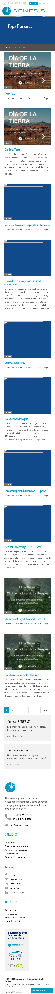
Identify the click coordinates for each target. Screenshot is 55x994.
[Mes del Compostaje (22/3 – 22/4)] (27, 523)
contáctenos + (13, 764)
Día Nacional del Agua (16, 419)
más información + (15, 736)
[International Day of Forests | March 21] (27, 596)
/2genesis (14, 874)
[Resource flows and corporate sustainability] (27, 202)
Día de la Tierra (12, 149)
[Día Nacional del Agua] (27, 395)
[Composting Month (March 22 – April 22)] (27, 468)
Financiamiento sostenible (16, 846)
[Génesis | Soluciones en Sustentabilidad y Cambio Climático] (20, 10)
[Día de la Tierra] (27, 126)
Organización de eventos (16, 857)
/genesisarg (15, 883)
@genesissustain (17, 879)
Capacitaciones (11, 853)
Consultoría (10, 842)
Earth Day (9, 94)
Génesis (8, 47)
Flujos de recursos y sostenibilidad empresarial (22, 282)
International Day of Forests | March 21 (24, 619)
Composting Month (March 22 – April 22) (26, 491)
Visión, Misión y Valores (15, 917)
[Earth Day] (27, 70)
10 (37, 710)
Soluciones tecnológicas (16, 849)
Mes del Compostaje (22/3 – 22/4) (23, 547)
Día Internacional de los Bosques (21, 675)
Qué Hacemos (11, 913)
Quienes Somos (12, 910)
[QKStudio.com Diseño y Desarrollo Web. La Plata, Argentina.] (17, 992)
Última (46, 710)
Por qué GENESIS (12, 921)
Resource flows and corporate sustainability (27, 225)
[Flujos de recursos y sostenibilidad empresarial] (27, 258)
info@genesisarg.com (19, 824)
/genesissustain (17, 892)
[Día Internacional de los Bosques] (27, 652)
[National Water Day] (27, 339)
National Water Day (14, 363)
